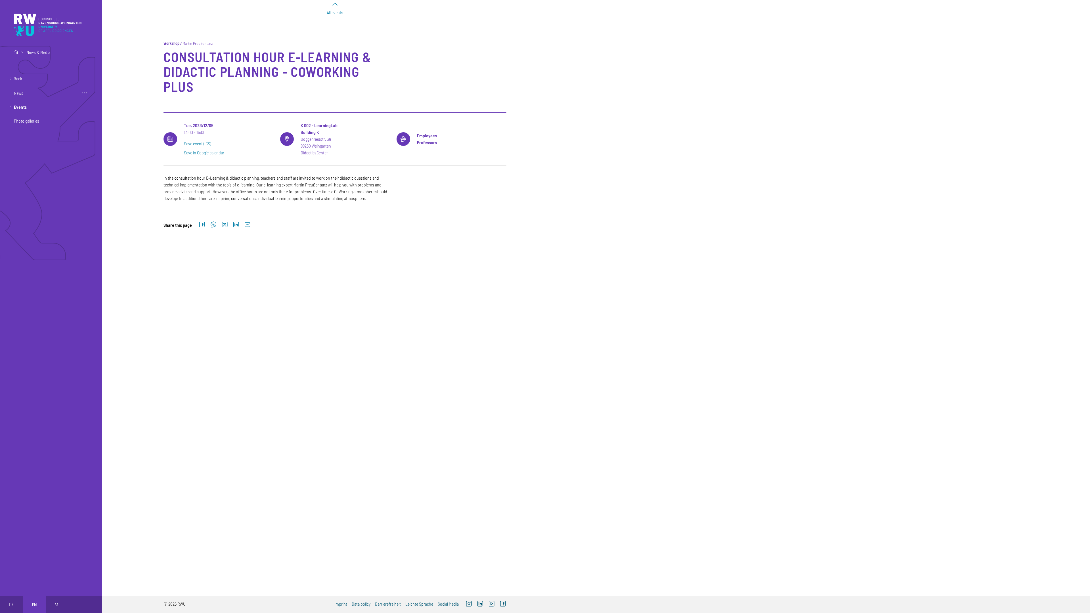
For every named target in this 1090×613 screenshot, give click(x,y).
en (34, 604)
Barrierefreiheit (388, 603)
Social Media (448, 603)
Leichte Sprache (419, 603)
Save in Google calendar (204, 152)
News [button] (18, 93)
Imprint (340, 603)
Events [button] (20, 107)
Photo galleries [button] (26, 120)
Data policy (361, 603)
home (16, 52)
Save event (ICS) (197, 143)
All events (335, 12)
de (11, 604)
